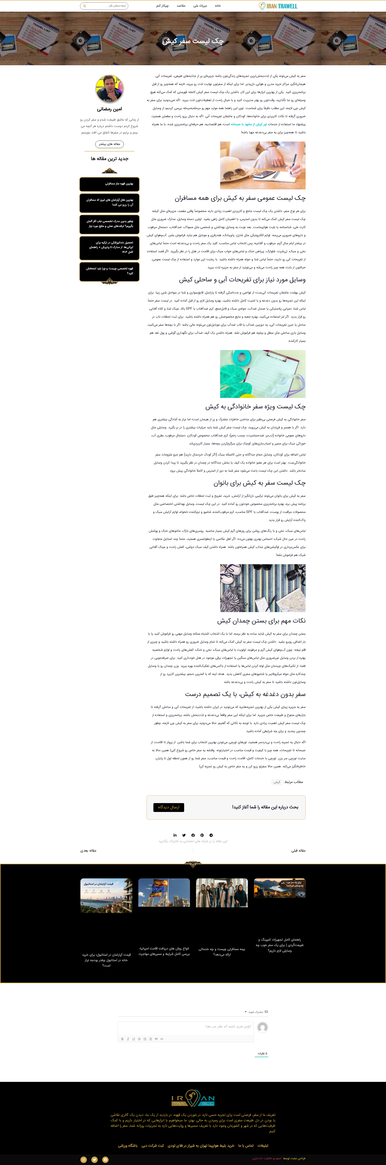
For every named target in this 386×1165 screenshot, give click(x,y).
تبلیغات (263, 1146)
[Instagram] (83, 1160)
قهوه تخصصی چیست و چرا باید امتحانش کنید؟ (109, 271)
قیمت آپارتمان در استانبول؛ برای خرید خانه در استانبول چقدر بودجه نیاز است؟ (106, 960)
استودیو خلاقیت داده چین (266, 1158)
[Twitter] (94, 1160)
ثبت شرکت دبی (153, 1146)
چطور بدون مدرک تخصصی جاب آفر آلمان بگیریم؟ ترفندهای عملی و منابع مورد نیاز (110, 224)
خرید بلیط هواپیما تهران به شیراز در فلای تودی (201, 1146)
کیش (277, 782)
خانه (218, 6)
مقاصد (181, 6)
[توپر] (122, 1039)
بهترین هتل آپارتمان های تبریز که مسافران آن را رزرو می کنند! (109, 202)
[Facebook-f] (105, 1160)
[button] (211, 835)
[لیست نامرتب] (150, 1039)
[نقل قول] (156, 1039)
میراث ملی (200, 6)
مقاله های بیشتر (109, 144)
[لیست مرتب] (145, 1039)
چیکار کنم (162, 6)
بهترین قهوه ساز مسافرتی (119, 183)
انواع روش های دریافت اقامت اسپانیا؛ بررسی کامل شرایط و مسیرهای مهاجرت (164, 951)
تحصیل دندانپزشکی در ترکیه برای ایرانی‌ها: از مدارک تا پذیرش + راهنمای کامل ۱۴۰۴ (111, 247)
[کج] (128, 1039)
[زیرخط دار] (134, 1039)
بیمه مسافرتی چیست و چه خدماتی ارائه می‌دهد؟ (222, 952)
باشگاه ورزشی (128, 1146)
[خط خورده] (139, 1039)
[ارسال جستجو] (83, 6)
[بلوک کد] (162, 1039)
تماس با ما (246, 1146)
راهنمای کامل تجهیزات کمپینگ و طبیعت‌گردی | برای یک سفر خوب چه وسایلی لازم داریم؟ (280, 945)
